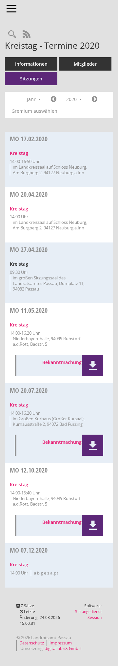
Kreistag (19, 153)
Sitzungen (31, 78)
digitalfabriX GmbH (63, 648)
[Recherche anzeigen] (12, 34)
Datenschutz (31, 643)
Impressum (60, 643)
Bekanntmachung (62, 362)
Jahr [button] (32, 99)
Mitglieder (85, 64)
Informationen (31, 64)
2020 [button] (72, 99)
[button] (92, 365)
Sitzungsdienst (88, 614)
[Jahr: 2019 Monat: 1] (53, 99)
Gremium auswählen (34, 111)
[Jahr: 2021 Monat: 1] (94, 99)
